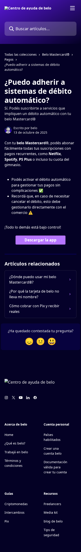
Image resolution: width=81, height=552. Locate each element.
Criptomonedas (16, 504)
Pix (6, 521)
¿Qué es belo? (14, 443)
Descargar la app (40, 240)
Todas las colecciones (20, 54)
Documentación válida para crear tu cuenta (55, 467)
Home (8, 435)
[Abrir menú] (72, 8)
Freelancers (52, 504)
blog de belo (53, 521)
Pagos (9, 59)
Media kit (51, 512)
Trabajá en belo (16, 452)
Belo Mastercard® (56, 54)
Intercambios (14, 512)
